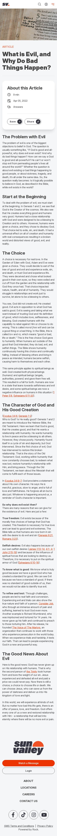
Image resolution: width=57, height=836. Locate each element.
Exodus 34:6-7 (13, 480)
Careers (28, 794)
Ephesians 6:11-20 (23, 395)
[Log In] (46, 4)
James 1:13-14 (37, 549)
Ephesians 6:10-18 (29, 562)
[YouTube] (44, 814)
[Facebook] (13, 814)
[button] (32, 122)
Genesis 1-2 (25, 415)
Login (28, 770)
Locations (28, 787)
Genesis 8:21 (46, 535)
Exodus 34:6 (10, 415)
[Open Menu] (52, 4)
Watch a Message (28, 763)
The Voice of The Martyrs (26, 627)
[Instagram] (33, 814)
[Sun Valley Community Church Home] (11, 4)
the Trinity (31, 671)
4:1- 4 (49, 549)
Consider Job (46, 603)
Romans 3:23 (9, 538)
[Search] (39, 4)
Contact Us (29, 801)
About (28, 781)
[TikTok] (23, 814)
